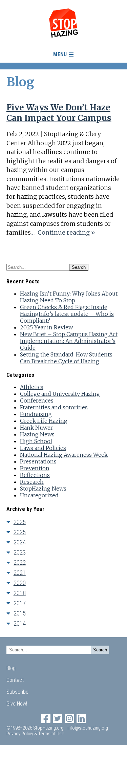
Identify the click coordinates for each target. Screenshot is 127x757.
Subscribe (17, 692)
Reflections (35, 475)
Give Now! (16, 703)
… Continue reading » (62, 232)
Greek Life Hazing (43, 420)
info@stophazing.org (87, 728)
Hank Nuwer (36, 427)
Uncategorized (39, 495)
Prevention (34, 468)
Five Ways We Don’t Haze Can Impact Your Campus (58, 112)
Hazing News (37, 434)
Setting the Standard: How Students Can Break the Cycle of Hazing (66, 358)
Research (32, 481)
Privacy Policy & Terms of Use (35, 734)
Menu (60, 54)
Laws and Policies (43, 448)
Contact (15, 680)
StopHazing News (43, 488)
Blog (11, 668)
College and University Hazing (60, 393)
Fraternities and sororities (54, 407)
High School (36, 441)
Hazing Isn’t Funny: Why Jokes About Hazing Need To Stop (69, 297)
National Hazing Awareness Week (64, 454)
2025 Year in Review (46, 327)
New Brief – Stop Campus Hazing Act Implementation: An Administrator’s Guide (69, 341)
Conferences (37, 400)
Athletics (31, 387)
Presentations (38, 461)
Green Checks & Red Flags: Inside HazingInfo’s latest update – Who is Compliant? (67, 314)
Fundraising (36, 414)
